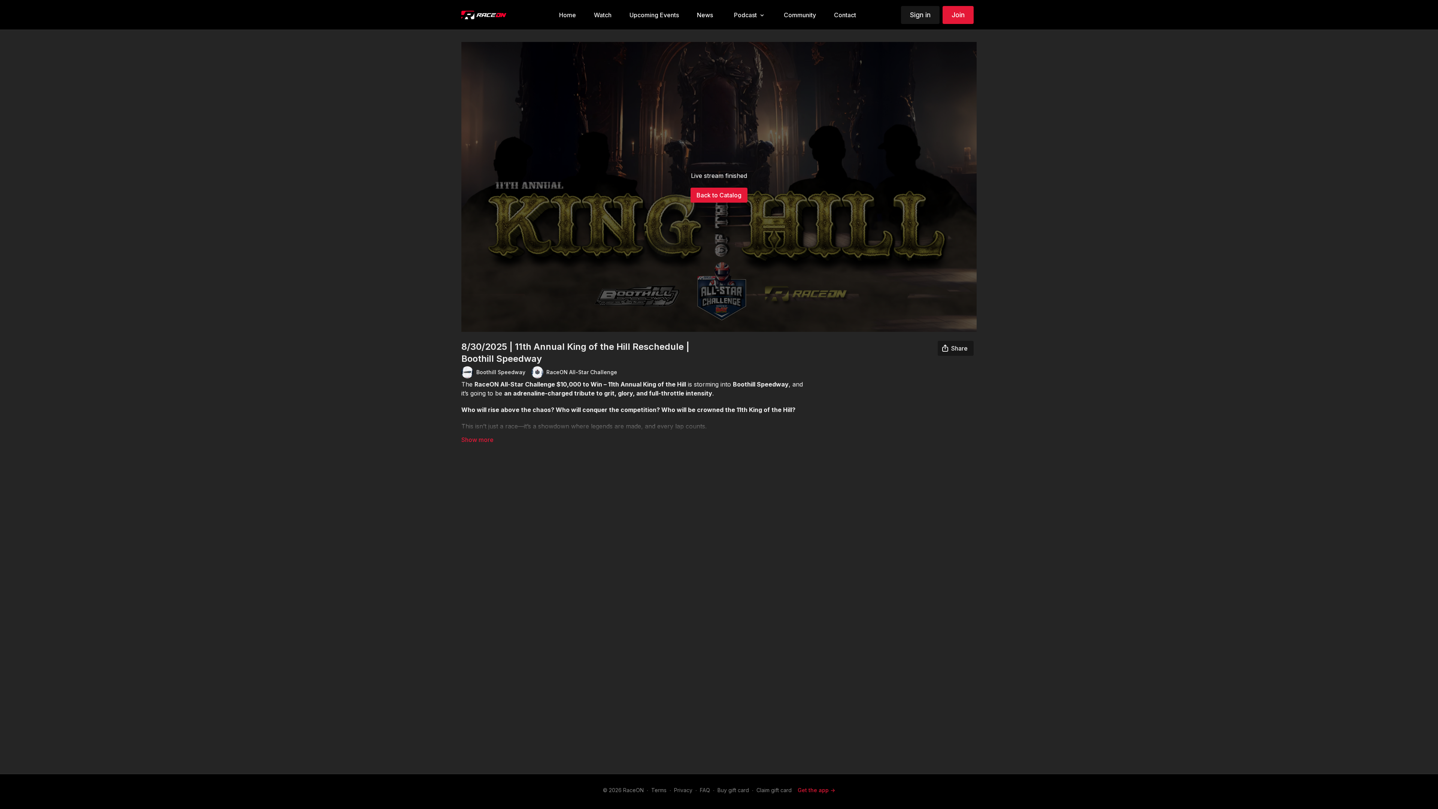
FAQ (705, 790)
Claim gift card (774, 790)
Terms (659, 790)
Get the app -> (816, 790)
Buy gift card (733, 790)
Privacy (683, 790)
